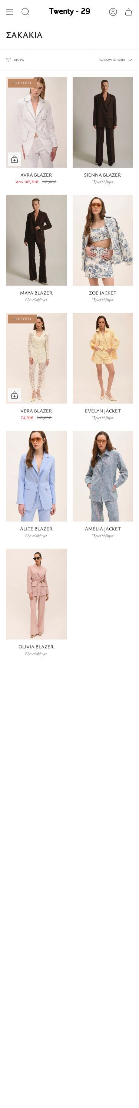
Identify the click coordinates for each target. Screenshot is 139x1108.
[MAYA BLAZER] (36, 240)
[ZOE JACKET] (103, 240)
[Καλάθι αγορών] (128, 11)
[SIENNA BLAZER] (103, 122)
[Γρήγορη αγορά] (14, 159)
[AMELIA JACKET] (103, 476)
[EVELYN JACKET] (103, 358)
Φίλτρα (19, 60)
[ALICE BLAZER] (36, 476)
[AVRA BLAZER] (36, 122)
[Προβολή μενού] (9, 11)
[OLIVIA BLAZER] (36, 594)
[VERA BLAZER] (36, 358)
